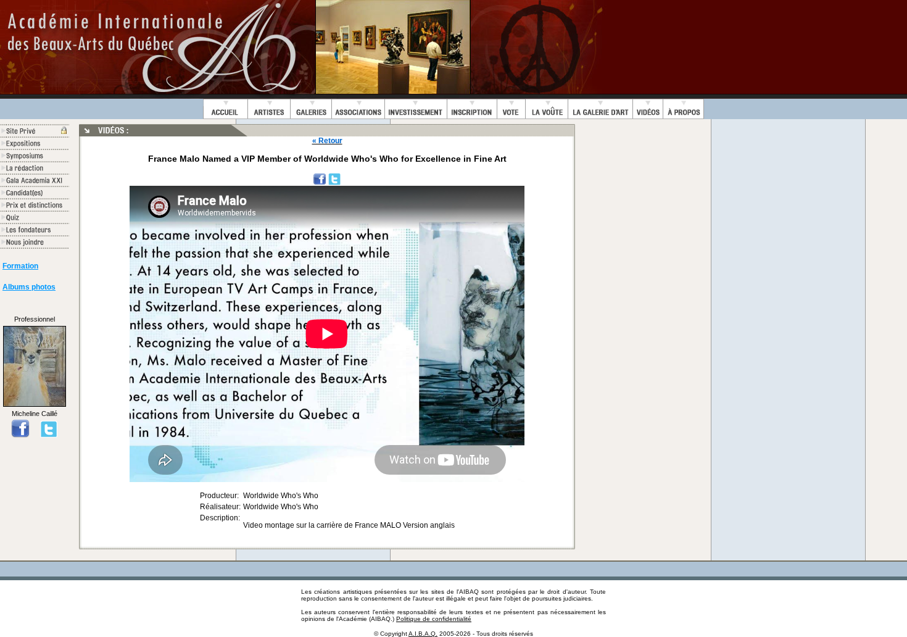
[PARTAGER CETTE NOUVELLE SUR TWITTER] (334, 178)
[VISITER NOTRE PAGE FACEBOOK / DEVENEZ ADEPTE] (20, 435)
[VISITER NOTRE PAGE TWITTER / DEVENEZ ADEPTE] (48, 435)
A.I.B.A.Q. (422, 633)
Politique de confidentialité (433, 618)
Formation (20, 266)
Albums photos (29, 287)
